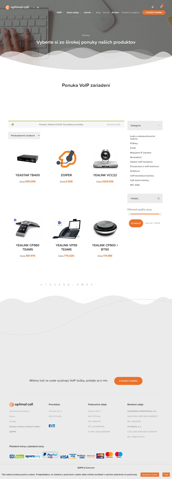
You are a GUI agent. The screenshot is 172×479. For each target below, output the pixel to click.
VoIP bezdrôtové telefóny (142, 175)
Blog (98, 12)
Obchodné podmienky (19, 411)
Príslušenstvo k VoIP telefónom (144, 166)
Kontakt (12, 421)
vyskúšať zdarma (128, 381)
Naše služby (73, 12)
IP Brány (134, 143)
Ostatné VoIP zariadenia (141, 161)
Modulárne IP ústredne (140, 152)
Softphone (135, 171)
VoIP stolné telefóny (139, 180)
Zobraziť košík (113, 124)
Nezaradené (135, 157)
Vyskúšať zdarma (154, 12)
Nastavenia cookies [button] (149, 475)
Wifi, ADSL (135, 184)
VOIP (59, 12)
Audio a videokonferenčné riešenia (142, 137)
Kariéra (115, 12)
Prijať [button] (166, 475)
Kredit (133, 148)
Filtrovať (136, 223)
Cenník (87, 12)
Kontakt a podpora (130, 12)
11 (87, 284)
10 (82, 284)
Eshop (106, 12)
